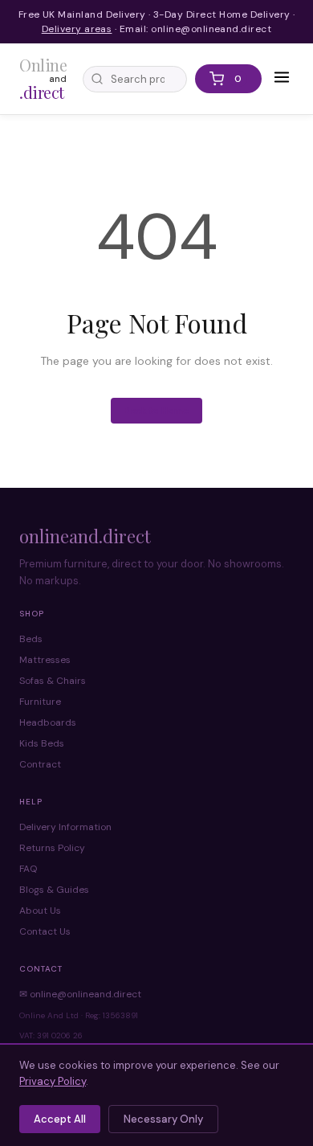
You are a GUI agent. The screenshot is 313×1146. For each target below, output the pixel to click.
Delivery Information (65, 827)
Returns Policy (52, 847)
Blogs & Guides (54, 889)
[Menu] (282, 78)
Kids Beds (41, 743)
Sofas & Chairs (52, 680)
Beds (31, 638)
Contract (40, 764)
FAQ (28, 868)
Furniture (40, 701)
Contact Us (45, 931)
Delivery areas (77, 29)
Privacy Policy (52, 1081)
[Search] (97, 78)
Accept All (60, 1119)
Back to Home (156, 410)
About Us (40, 910)
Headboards (47, 722)
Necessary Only (163, 1119)
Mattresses (45, 659)
